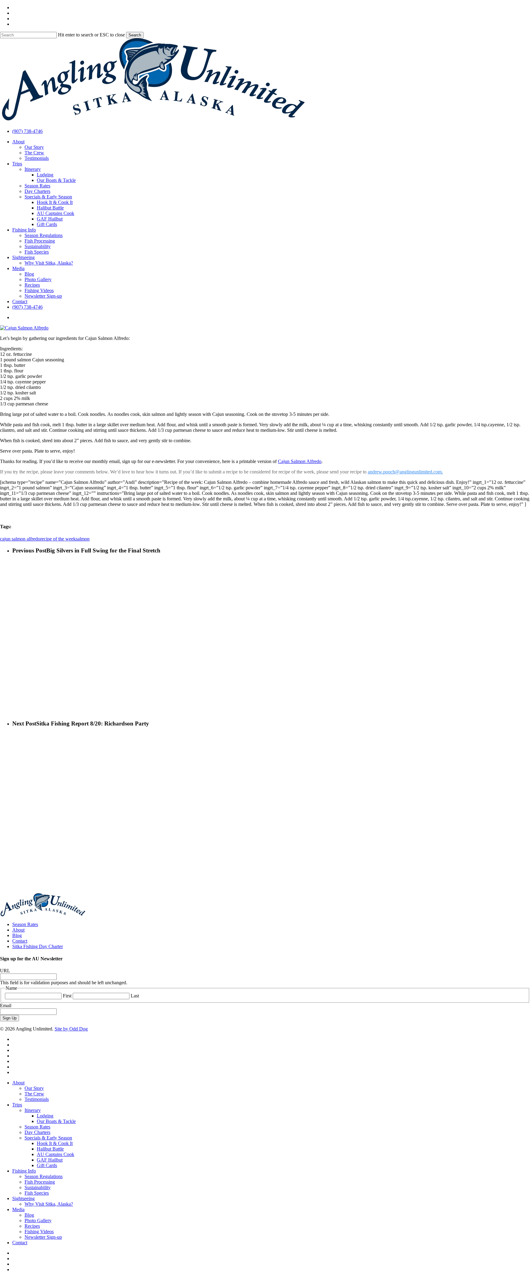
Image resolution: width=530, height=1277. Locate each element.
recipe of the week (58, 538)
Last (135, 995)
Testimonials (37, 1099)
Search (135, 35)
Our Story (34, 1088)
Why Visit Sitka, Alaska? (49, 1204)
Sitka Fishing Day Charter (37, 946)
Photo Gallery (38, 1220)
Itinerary (33, 1110)
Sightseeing (23, 1198)
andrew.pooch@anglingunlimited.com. (405, 471)
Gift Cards (47, 1165)
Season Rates (25, 924)
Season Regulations (44, 1176)
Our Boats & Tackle (56, 1121)
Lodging (45, 1115)
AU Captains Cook (55, 1154)
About (18, 929)
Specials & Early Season (48, 1137)
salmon (83, 538)
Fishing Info (24, 1170)
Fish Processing (40, 1182)
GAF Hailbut (50, 1159)
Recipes (32, 1226)
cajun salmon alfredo (20, 538)
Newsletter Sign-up (43, 1237)
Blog (17, 935)
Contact (19, 941)
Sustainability (38, 1187)
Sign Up (9, 1018)
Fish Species (37, 1193)
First (67, 995)
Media (18, 1209)
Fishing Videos (39, 1231)
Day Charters (37, 1132)
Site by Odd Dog (71, 1028)
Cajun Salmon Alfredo (299, 461)
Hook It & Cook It (55, 1143)
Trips (17, 1104)
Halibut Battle (50, 1148)
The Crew (34, 1093)
